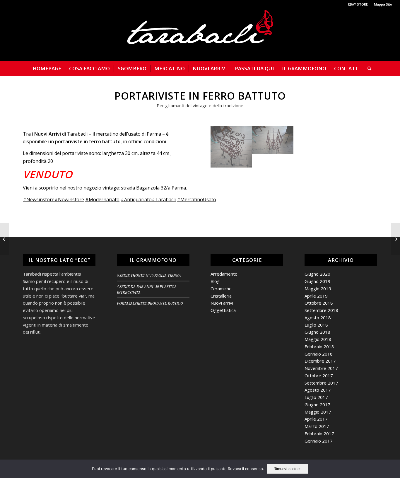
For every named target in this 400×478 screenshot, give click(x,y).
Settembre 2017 (321, 383)
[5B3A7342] (273, 140)
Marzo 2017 (317, 426)
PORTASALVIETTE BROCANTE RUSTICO (150, 303)
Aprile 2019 (316, 296)
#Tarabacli (164, 199)
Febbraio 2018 (319, 346)
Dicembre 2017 (320, 361)
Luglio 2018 (316, 325)
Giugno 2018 (317, 332)
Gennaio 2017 (319, 441)
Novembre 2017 (321, 368)
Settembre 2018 (321, 310)
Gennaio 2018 (319, 354)
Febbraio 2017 (319, 433)
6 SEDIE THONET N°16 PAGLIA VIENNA (149, 275)
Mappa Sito (383, 4)
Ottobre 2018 (319, 303)
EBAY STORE (358, 4)
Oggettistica (223, 310)
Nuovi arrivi (222, 303)
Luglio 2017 (316, 397)
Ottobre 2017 (319, 375)
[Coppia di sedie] (4, 239)
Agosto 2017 (318, 390)
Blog (215, 281)
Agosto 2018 (318, 317)
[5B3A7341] (231, 147)
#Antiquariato (136, 199)
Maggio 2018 (318, 339)
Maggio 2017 (318, 412)
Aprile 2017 (316, 419)
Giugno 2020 (317, 274)
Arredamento (224, 274)
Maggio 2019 (318, 288)
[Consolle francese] (395, 239)
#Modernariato (102, 199)
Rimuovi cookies (287, 469)
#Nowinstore (69, 199)
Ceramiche (221, 288)
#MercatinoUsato (196, 199)
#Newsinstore (38, 199)
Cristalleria (221, 296)
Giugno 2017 (317, 404)
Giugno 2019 (317, 281)
